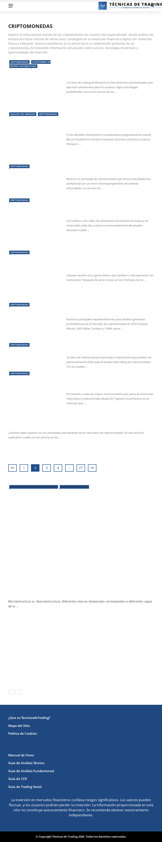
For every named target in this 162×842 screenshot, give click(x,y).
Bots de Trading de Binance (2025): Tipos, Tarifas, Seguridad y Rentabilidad (107, 72)
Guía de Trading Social (25, 787)
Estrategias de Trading (74, 486)
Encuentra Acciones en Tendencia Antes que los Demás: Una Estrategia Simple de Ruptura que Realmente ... (90, 637)
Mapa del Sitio (19, 726)
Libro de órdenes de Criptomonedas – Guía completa (110, 346)
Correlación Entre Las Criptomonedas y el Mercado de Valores (109, 383)
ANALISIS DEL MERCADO (22, 114)
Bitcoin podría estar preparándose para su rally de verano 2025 (109, 124)
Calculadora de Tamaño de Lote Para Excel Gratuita (74, 654)
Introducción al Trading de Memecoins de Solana (108, 264)
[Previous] (11, 691)
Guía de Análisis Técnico (26, 763)
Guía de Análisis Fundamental (31, 771)
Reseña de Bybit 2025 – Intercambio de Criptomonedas (105, 168)
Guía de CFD (17, 779)
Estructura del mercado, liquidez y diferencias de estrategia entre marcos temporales (80, 590)
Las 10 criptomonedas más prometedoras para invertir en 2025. (108, 308)
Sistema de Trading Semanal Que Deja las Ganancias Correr (81, 673)
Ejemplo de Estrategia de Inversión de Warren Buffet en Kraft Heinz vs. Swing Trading (90, 618)
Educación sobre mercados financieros (33, 486)
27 (81, 468)
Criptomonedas (19, 61)
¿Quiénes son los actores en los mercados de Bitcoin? (62, 425)
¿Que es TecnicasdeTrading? (29, 718)
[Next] (18, 691)
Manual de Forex (21, 755)
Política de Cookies (22, 733)
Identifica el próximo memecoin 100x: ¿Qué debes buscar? (104, 210)
